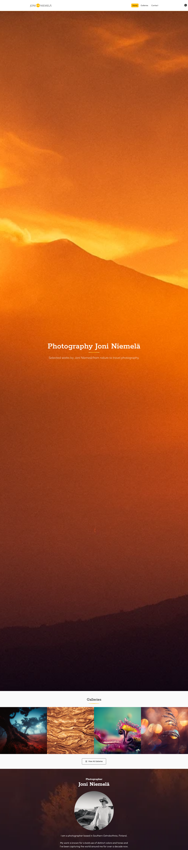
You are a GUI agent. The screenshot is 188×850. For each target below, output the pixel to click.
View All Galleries (95, 761)
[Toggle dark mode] (185, 5)
